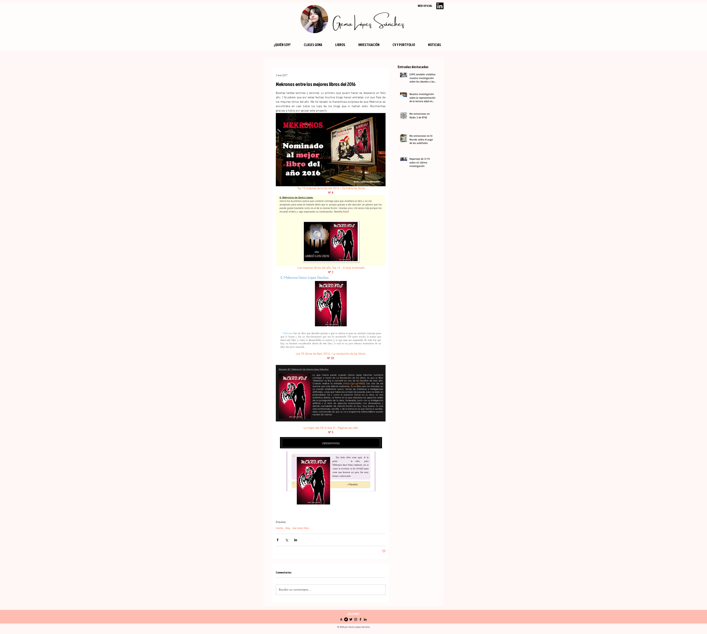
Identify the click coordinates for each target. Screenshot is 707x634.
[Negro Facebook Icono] (360, 619)
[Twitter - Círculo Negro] (346, 619)
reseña (279, 527)
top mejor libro (300, 527)
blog (287, 527)
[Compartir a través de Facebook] (277, 540)
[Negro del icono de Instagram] (356, 619)
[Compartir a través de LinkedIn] (295, 540)
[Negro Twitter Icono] (351, 619)
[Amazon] (341, 619)
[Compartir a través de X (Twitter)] (286, 540)
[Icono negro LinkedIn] (365, 619)
